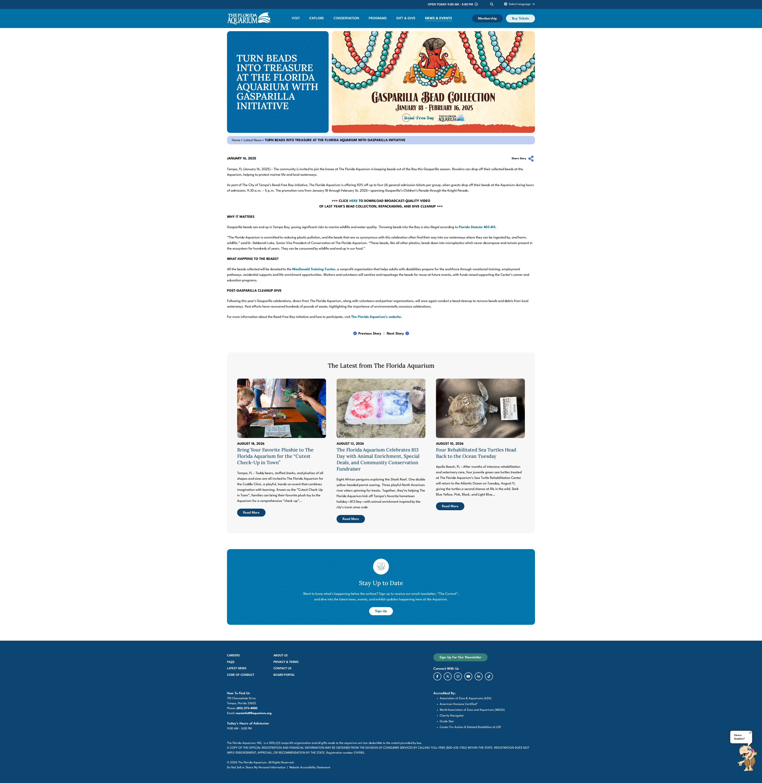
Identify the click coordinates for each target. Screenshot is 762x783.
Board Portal (284, 675)
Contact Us (282, 668)
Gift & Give (406, 18)
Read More (251, 512)
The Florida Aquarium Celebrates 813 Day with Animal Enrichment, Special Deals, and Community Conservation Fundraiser (378, 459)
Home (236, 140)
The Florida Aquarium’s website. (376, 317)
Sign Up (384, 611)
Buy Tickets (520, 18)
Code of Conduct (240, 675)
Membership (487, 18)
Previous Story (369, 333)
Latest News (253, 140)
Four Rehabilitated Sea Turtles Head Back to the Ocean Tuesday (476, 453)
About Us (280, 655)
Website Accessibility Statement (309, 767)
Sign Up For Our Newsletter (460, 657)
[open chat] (747, 758)
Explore (316, 18)
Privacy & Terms (286, 662)
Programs (378, 18)
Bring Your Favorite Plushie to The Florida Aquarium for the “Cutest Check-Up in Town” (275, 456)
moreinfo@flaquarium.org (253, 713)
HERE (353, 201)
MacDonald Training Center (313, 269)
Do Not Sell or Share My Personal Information (256, 767)
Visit (296, 18)
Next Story (395, 333)
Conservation (346, 18)
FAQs (231, 662)
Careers (233, 655)
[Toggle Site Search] (492, 4)
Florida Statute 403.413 (477, 227)
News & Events (438, 18)
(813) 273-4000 (247, 708)
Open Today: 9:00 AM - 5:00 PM (450, 4)
